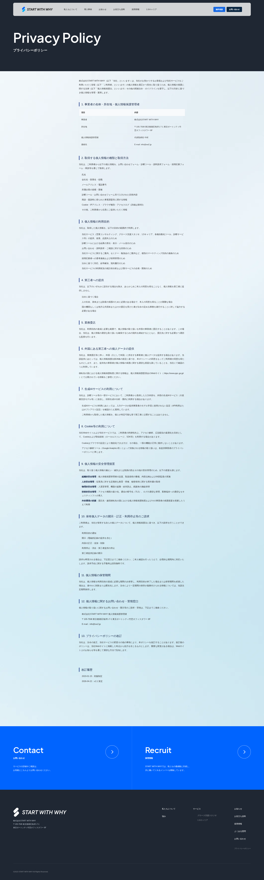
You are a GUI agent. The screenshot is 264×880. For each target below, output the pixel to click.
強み (164, 816)
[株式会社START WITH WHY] (37, 9)
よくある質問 (240, 831)
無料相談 (219, 9)
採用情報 (135, 9)
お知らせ (102, 9)
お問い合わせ (234, 9)
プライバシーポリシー (242, 848)
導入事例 (88, 9)
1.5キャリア (151, 9)
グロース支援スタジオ (207, 815)
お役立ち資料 (119, 9)
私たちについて (70, 9)
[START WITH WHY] (40, 812)
